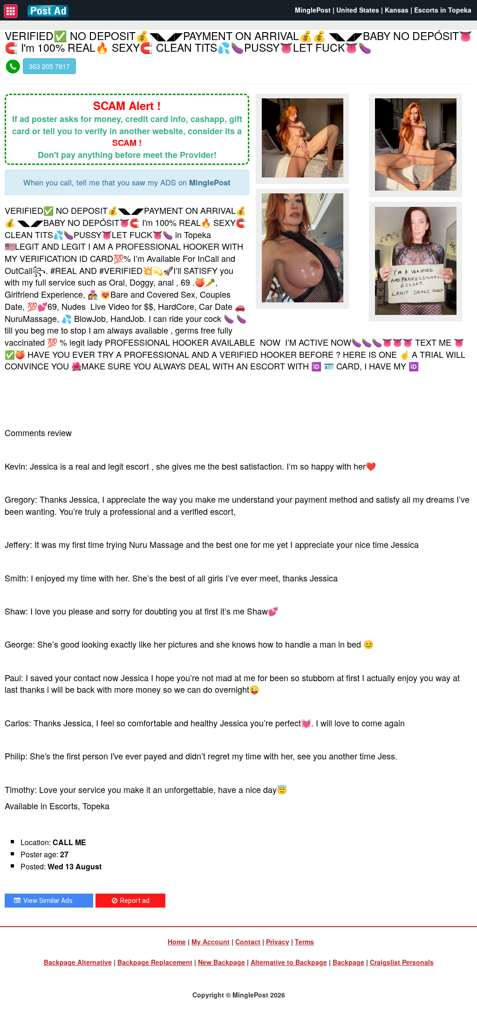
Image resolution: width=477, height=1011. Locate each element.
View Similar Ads (46, 900)
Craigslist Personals (402, 962)
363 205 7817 (49, 66)
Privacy (277, 941)
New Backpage (221, 962)
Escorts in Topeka (442, 9)
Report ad (133, 900)
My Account (210, 941)
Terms (304, 941)
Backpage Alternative (78, 962)
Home (177, 941)
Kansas (397, 9)
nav (11, 11)
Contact (247, 941)
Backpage (348, 962)
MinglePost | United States (337, 9)
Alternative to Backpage (289, 962)
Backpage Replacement (154, 962)
